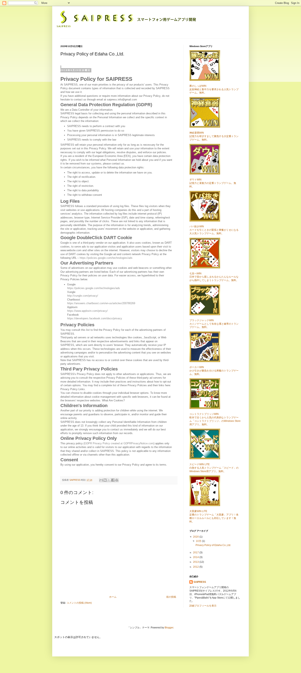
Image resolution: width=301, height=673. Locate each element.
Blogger (169, 627)
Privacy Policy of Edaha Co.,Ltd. (213, 545)
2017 (196, 552)
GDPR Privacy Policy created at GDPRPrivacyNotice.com (119, 443)
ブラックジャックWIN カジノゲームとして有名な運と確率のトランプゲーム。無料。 (214, 324)
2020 (196, 536)
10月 (199, 541)
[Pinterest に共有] (117, 480)
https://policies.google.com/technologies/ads (106, 257)
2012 (196, 566)
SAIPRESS (75, 480)
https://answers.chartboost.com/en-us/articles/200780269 (101, 303)
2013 (196, 561)
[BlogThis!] (105, 480)
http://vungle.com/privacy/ (82, 295)
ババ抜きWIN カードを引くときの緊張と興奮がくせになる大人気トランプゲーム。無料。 (214, 230)
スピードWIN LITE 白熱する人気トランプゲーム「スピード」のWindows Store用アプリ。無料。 (214, 468)
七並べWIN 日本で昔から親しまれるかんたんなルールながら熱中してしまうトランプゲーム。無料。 (214, 277)
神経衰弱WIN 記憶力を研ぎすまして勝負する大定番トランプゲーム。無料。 (214, 136)
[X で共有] (109, 480)
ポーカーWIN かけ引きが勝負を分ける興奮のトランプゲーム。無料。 (214, 371)
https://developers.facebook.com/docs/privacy (94, 318)
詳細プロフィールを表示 (202, 605)
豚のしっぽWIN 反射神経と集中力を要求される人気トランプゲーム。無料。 (214, 89)
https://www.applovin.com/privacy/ (87, 310)
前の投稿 (171, 596)
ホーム (113, 596)
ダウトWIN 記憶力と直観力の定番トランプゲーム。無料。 (212, 183)
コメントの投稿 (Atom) (79, 602)
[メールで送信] (101, 480)
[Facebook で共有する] (113, 480)
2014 (196, 557)
